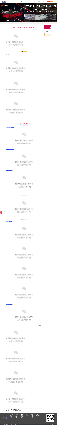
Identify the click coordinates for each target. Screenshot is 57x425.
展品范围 (16, 415)
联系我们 (39, 1)
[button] (56, 12)
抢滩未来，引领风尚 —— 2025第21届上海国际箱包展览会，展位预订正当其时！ (15, 410)
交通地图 (22, 415)
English (43, 1)
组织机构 (11, 416)
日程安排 (22, 417)
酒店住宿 (22, 416)
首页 (13, 1)
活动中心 (31, 1)
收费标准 (16, 416)
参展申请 (48, 1)
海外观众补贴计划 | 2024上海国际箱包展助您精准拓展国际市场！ (14, 409)
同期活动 (27, 415)
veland (53, 424)
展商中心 (22, 1)
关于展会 (17, 1)
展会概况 (11, 415)
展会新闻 (32, 415)
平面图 (16, 417)
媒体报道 (32, 417)
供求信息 (16, 421)
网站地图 (15, 424)
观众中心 (26, 1)
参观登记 (51, 1)
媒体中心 (35, 1)
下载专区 (11, 417)
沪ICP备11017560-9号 (12, 424)
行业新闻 (32, 416)
